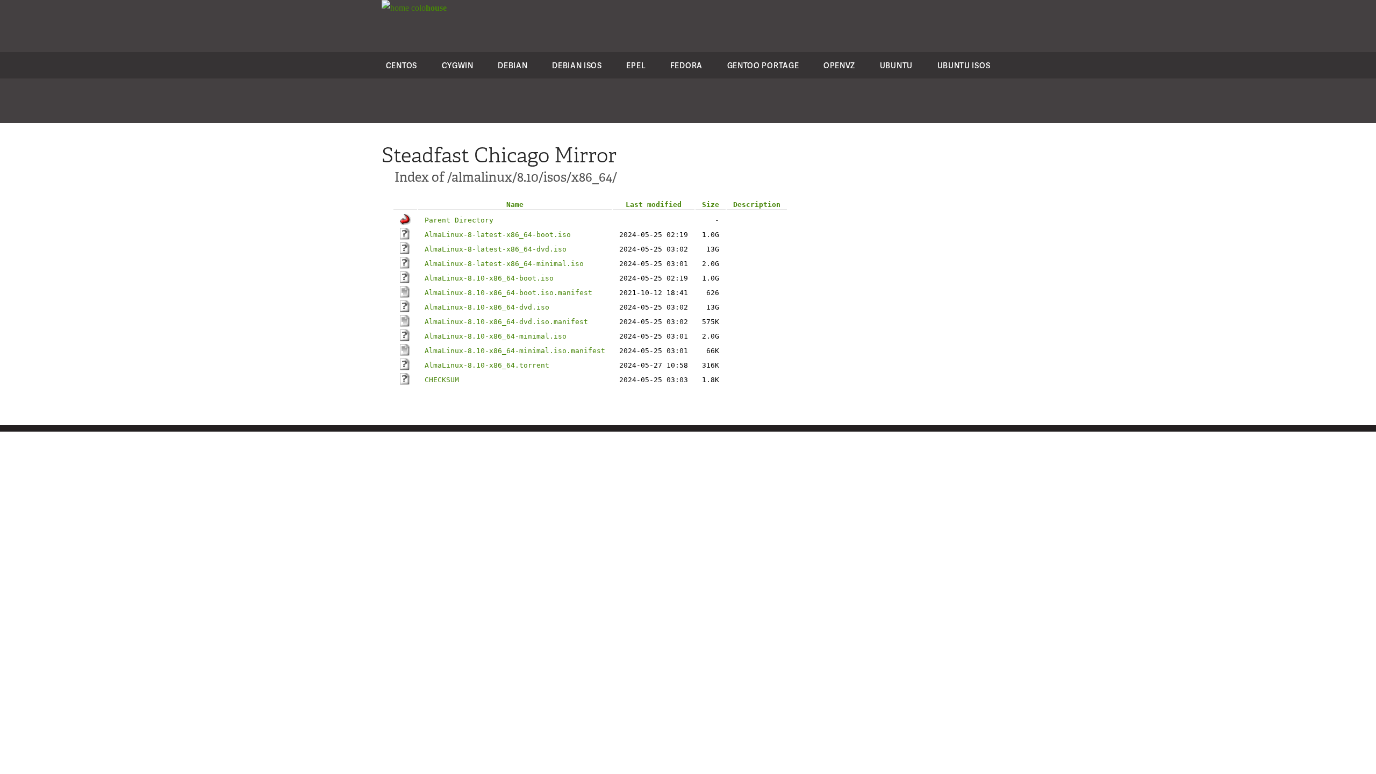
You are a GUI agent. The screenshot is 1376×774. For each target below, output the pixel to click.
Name (515, 204)
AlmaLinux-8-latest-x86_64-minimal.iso (504, 264)
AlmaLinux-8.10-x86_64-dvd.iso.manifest (506, 322)
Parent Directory (459, 220)
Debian (512, 65)
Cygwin (458, 65)
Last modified (654, 204)
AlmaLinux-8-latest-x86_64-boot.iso (498, 235)
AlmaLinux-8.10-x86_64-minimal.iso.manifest (515, 351)
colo (428, 7)
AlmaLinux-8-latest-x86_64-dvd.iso (496, 249)
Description (756, 204)
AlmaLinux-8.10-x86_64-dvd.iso (487, 307)
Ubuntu (896, 65)
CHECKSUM (442, 380)
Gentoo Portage (763, 65)
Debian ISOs (577, 65)
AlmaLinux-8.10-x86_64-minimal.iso (496, 336)
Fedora (686, 65)
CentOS (401, 65)
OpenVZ (839, 65)
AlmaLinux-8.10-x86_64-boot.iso (489, 278)
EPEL (636, 65)
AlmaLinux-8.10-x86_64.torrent (487, 365)
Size (710, 204)
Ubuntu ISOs (964, 65)
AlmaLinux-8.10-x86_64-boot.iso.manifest (508, 293)
